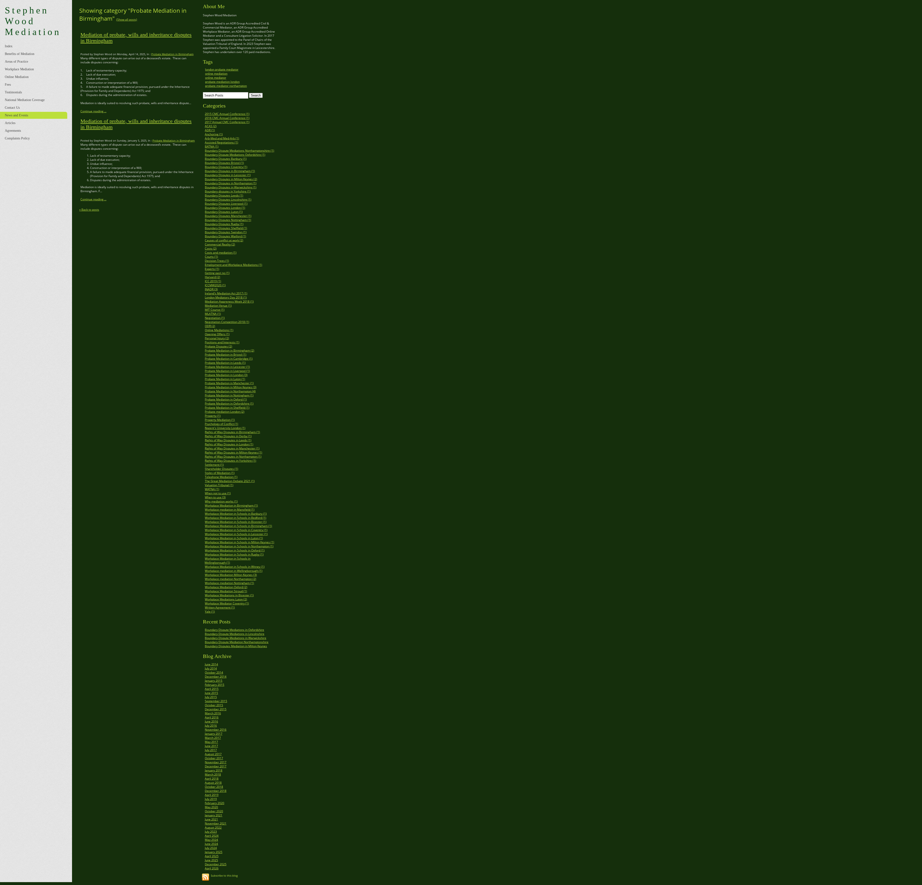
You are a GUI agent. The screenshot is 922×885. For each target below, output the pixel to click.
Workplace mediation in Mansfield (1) (230, 510)
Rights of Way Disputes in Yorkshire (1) (230, 461)
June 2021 (211, 819)
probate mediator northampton (226, 86)
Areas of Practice (16, 61)
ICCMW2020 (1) (215, 285)
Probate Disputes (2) (218, 346)
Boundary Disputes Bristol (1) (224, 163)
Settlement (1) (214, 465)
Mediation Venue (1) (218, 306)
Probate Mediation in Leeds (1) (225, 363)
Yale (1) (210, 612)
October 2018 (214, 787)
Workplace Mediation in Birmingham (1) (231, 505)
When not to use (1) (218, 493)
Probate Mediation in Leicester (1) (227, 367)
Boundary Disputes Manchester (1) (228, 216)
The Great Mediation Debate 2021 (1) (230, 481)
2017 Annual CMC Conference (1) (227, 122)
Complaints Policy (17, 138)
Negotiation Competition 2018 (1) (227, 322)
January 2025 (213, 852)
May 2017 (211, 742)
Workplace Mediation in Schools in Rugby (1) (234, 554)
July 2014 (211, 668)
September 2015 (216, 701)
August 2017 (213, 754)
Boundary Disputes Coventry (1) (226, 167)
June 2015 (211, 693)
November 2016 (215, 730)
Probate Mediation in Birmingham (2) (229, 350)
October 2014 (214, 672)
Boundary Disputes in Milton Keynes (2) (231, 179)
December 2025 (215, 864)
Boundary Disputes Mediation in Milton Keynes (236, 646)
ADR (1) (210, 130)
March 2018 (213, 774)
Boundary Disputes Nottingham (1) (228, 220)
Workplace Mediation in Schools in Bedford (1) (235, 518)
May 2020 (211, 807)
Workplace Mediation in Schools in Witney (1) (235, 567)
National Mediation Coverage (25, 100)
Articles (10, 123)
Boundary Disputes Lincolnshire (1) (228, 199)
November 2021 (215, 823)
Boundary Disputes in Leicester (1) (228, 175)
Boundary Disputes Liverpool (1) (226, 204)
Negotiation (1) (215, 318)
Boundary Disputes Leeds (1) (224, 195)
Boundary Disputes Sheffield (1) (226, 228)
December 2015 (215, 709)
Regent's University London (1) (225, 428)
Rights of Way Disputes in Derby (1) (228, 436)
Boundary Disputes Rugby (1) (224, 224)
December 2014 (215, 677)
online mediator (215, 78)
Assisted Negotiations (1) (221, 142)
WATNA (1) (212, 489)
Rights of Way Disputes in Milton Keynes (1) (233, 452)
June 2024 (211, 844)
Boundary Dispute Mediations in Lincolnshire (234, 634)
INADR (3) (211, 289)
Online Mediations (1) (219, 330)
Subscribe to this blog (224, 875)
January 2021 (213, 815)
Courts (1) (211, 257)
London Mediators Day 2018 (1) (226, 297)
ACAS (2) (211, 126)
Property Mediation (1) (220, 420)
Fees (8, 84)
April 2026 (211, 868)
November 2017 (215, 762)
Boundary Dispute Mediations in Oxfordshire (234, 630)
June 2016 (211, 721)
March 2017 (213, 738)
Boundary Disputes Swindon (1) (226, 232)
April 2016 (211, 717)
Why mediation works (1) (221, 501)
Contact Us (12, 107)
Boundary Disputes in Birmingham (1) (230, 171)
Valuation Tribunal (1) (219, 485)
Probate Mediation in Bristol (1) (225, 355)
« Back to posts (89, 210)
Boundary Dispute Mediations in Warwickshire (235, 638)
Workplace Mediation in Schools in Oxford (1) (235, 550)
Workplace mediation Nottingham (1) (229, 583)
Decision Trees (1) (217, 261)
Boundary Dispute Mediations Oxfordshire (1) (235, 155)
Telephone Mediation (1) (221, 477)
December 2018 (215, 791)
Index (8, 46)
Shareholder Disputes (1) (221, 469)
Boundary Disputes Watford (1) (225, 236)
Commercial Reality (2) (220, 244)
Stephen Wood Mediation (33, 21)
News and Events (16, 115)
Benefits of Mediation (19, 54)
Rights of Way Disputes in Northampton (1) (233, 456)
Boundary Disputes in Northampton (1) (230, 183)
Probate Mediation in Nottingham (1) (229, 395)
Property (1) (213, 416)
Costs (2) (211, 248)
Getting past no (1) (217, 273)
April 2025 (211, 856)
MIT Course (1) (214, 310)
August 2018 (213, 783)
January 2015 (213, 681)
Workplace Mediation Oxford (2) (226, 587)
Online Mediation (17, 77)
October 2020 (214, 811)
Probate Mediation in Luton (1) (225, 379)
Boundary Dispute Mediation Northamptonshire (236, 642)
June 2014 (211, 664)
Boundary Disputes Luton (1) (224, 212)
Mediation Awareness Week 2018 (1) (229, 301)
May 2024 (211, 840)
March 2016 (213, 713)
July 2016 (211, 726)
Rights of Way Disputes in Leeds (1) (228, 440)
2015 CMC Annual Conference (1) (227, 114)
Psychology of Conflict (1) (221, 424)
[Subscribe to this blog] (205, 877)
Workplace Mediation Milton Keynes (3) (231, 575)
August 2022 (213, 827)
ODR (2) (210, 326)
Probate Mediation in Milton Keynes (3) (230, 387)
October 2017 (214, 758)
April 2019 (211, 795)
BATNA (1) (211, 146)
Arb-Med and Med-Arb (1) (222, 138)
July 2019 (211, 799)
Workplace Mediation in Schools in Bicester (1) (236, 522)
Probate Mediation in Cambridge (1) (229, 359)
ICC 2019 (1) (213, 281)
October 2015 (214, 705)
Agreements (13, 130)
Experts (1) (212, 269)
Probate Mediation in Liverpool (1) (227, 371)
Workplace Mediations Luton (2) (226, 599)
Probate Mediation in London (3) (226, 375)
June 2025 (211, 860)
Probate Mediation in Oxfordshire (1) (229, 403)
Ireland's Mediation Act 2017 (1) (226, 293)
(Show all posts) (126, 20)
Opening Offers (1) (217, 334)
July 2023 (211, 832)
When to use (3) (215, 497)
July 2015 (211, 697)
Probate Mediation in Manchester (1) (229, 383)
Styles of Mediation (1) (220, 473)
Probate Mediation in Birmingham (172, 54)
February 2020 (214, 803)
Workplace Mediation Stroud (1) (226, 591)
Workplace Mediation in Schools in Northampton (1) (239, 546)
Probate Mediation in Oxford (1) (226, 399)
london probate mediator (221, 69)
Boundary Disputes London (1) (225, 208)
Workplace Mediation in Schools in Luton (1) (234, 538)
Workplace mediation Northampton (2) (230, 579)
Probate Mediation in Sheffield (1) (227, 408)
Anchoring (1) (214, 134)
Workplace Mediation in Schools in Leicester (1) (236, 534)
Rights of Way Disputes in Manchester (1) (232, 448)
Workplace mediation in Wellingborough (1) (233, 571)
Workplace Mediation (19, 69)
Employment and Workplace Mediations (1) (233, 265)
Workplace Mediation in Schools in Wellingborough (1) (227, 560)
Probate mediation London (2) (224, 412)
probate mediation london (222, 82)
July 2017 (211, 750)
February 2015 (214, 685)
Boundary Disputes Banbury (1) (226, 159)
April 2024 (211, 836)
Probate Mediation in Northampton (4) (230, 391)
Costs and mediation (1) (221, 253)
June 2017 (211, 746)
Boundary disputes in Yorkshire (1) (228, 191)
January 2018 (213, 770)
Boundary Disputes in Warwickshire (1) (230, 187)
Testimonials (13, 92)
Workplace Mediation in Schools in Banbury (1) (236, 514)
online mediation (216, 74)
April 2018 (211, 779)
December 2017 (215, 766)
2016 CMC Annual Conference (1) (227, 118)
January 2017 (213, 734)
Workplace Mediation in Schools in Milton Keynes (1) (239, 542)
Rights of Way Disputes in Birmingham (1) (232, 432)
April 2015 (211, 689)
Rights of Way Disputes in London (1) (229, 444)
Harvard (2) (212, 277)
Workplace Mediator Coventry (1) (227, 603)
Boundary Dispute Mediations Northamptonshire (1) (239, 151)
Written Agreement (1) (220, 607)
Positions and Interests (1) (222, 342)
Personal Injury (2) (217, 338)
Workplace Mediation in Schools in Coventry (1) (236, 530)
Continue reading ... (93, 111)
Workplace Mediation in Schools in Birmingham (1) (238, 526)
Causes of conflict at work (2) (224, 240)
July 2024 (211, 848)
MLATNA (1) (213, 314)
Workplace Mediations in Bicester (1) (229, 595)
